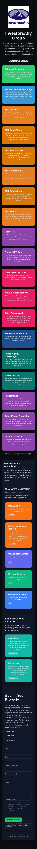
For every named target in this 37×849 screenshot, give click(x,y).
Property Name (10, 740)
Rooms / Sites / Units (11, 765)
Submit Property (13, 820)
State (6, 757)
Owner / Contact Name (12, 774)
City (6, 748)
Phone (7, 791)
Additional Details (10, 799)
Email (7, 782)
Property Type (9, 731)
